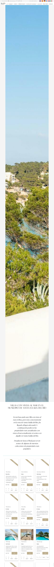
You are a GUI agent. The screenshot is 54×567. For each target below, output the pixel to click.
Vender (15, 4)
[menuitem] (40, 1)
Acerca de (39, 4)
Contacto (51, 4)
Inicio (7, 4)
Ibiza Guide (45, 4)
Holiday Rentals (21, 4)
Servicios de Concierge (31, 4)
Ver (14, 484)
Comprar (10, 4)
